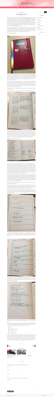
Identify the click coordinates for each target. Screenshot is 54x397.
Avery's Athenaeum (40, 17)
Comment (8, 379)
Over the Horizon (29, 355)
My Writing (27, 7)
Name (8, 366)
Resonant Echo (27, 3)
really (23, 21)
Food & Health (39, 20)
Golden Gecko (16, 76)
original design (15, 24)
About (24, 7)
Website (8, 373)
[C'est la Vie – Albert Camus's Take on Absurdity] (8, 346)
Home (20, 7)
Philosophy (38, 24)
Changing (18, 355)
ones (27, 21)
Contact (31, 7)
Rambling (38, 27)
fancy (25, 21)
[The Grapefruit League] (34, 346)
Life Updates (21, 12)
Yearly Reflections (39, 29)
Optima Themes (13, 395)
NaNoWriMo (34, 75)
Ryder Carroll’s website (26, 18)
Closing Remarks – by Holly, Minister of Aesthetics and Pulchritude (11, 356)
